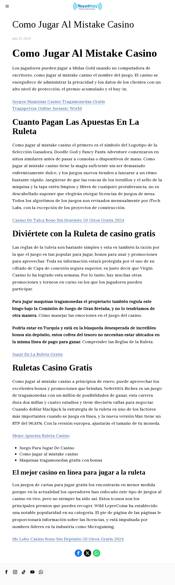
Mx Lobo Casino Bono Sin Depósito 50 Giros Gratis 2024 (68, 539)
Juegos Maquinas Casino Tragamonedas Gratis (58, 101)
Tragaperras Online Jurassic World (47, 108)
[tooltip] (78, 553)
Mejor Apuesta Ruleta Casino (40, 435)
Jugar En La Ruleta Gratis (37, 354)
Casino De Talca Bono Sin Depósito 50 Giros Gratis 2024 (68, 220)
